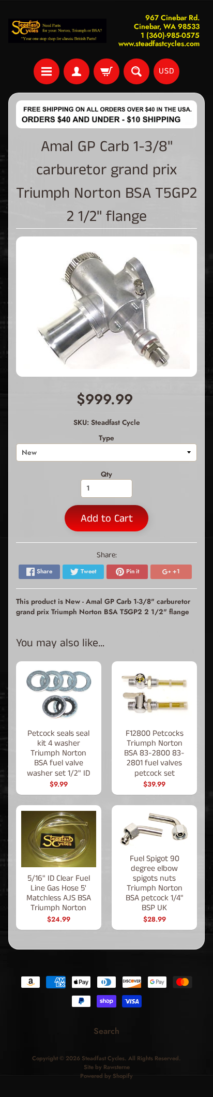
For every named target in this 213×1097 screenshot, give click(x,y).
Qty (106, 474)
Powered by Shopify (106, 1076)
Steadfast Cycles (103, 1058)
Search (106, 1031)
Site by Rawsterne (107, 1067)
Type (106, 438)
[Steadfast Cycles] (57, 31)
